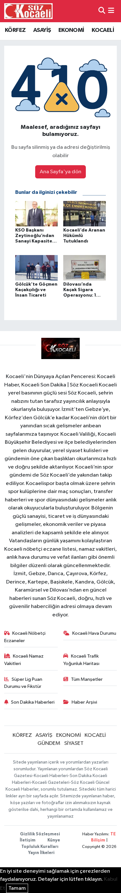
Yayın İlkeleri (41, 853)
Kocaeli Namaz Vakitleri (24, 660)
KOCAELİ (103, 30)
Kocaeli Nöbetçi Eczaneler (25, 637)
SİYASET (74, 743)
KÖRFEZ (15, 30)
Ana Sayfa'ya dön (60, 172)
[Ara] (101, 11)
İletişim (27, 840)
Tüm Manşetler (87, 679)
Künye (53, 840)
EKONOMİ (71, 30)
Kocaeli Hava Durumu (94, 633)
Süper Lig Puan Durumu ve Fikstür (23, 683)
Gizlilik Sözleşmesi (40, 834)
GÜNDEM (48, 743)
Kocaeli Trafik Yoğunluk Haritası (81, 660)
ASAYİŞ (42, 30)
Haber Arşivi (84, 702)
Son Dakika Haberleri (33, 702)
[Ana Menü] (111, 11)
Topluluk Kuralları (39, 847)
